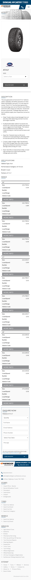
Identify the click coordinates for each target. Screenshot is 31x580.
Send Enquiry (8, 456)
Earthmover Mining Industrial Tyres (13, 557)
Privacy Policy (6, 452)
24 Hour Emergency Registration (13, 555)
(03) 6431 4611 (24, 465)
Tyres (12, 565)
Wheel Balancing (8, 553)
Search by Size (7, 509)
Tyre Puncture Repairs (10, 540)
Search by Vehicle (8, 505)
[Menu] (28, 7)
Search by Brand (8, 507)
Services (26, 565)
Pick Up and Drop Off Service (12, 538)
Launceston (6, 492)
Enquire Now (9, 85)
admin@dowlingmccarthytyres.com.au (14, 476)
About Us (6, 569)
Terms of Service (15, 452)
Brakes (5, 533)
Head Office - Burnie (9, 486)
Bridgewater (7, 496)
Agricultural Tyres (8, 529)
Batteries (6, 531)
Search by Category (9, 511)
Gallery (5, 567)
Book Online (7, 571)
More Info (8, 199)
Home (3, 16)
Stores (13, 567)
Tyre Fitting (6, 548)
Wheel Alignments (8, 550)
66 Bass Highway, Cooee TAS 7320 (13, 479)
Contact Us (21, 567)
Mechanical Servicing (9, 536)
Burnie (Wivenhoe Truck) (10, 488)
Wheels (19, 565)
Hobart (5, 494)
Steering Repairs (8, 542)
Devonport (6, 490)
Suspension (6, 544)
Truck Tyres (7, 546)
